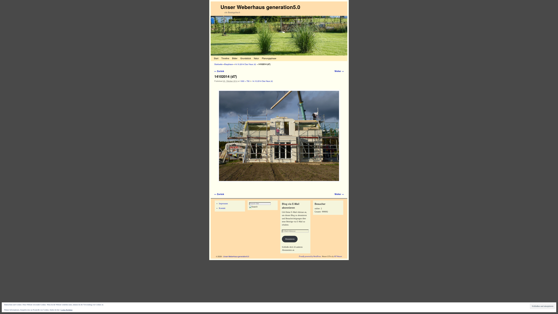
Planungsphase (269, 58)
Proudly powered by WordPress (310, 256)
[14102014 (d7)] (279, 136)
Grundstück (245, 58)
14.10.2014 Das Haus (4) (245, 64)
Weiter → (339, 71)
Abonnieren (290, 239)
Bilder (234, 58)
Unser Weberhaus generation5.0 (260, 7)
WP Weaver (338, 256)
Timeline (225, 58)
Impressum (223, 203)
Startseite (218, 64)
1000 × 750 (245, 81)
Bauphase (228, 64)
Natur (256, 58)
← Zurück (219, 71)
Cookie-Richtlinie (66, 310)
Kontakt (222, 208)
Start (216, 58)
